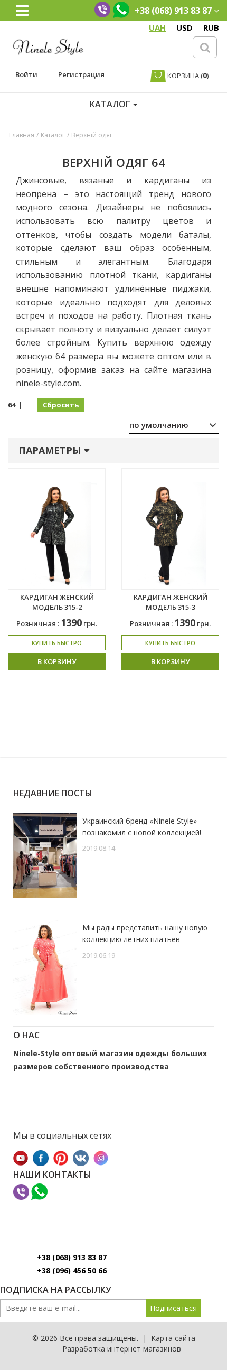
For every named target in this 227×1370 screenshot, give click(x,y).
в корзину (56, 661)
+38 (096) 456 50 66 (72, 1270)
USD (184, 27)
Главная (21, 135)
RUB (211, 27)
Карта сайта (173, 1338)
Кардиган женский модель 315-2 (57, 602)
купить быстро (57, 643)
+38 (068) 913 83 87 (72, 1257)
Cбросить (61, 404)
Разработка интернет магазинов (121, 1349)
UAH (157, 27)
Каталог (53, 135)
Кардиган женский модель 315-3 (170, 602)
